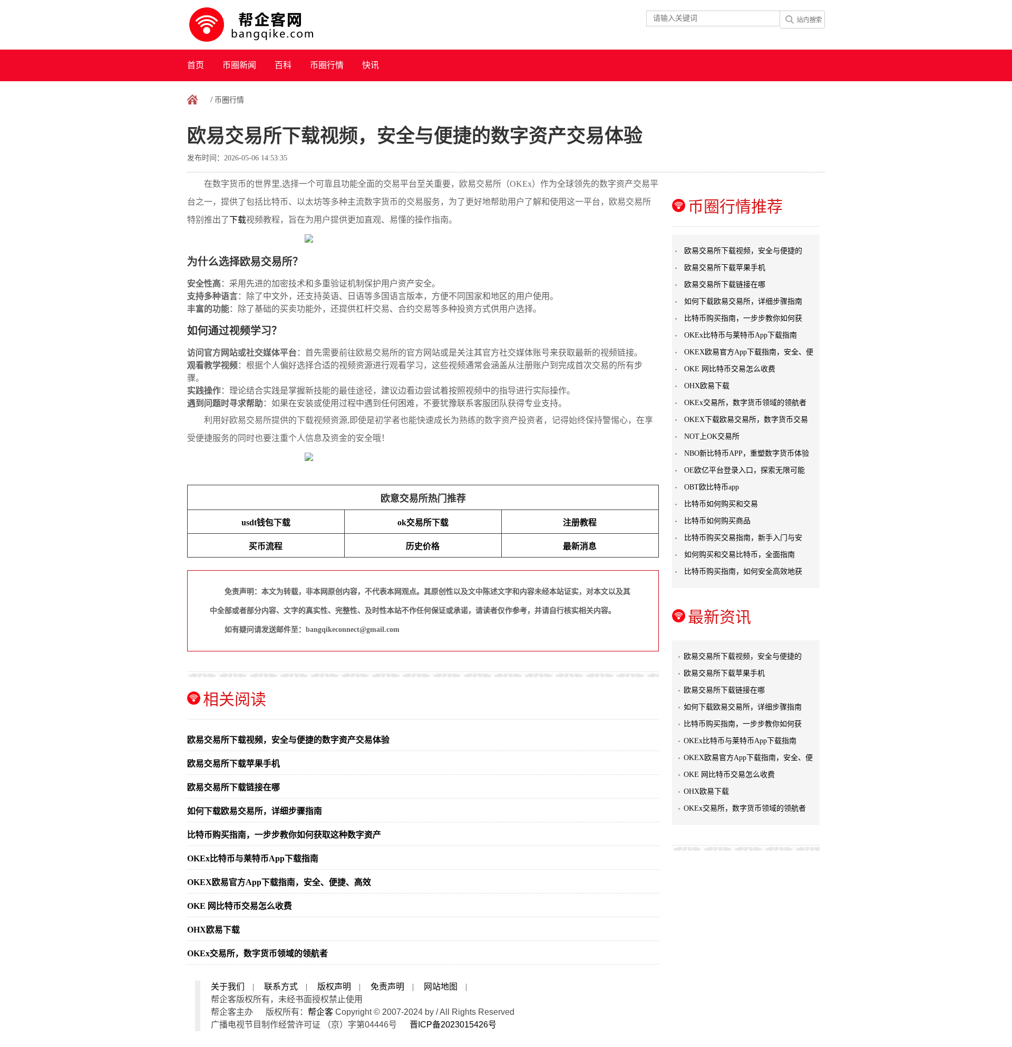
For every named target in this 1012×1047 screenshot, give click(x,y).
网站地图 (441, 986)
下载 (237, 219)
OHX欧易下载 (213, 929)
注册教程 (580, 522)
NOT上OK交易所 (711, 436)
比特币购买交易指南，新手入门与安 (743, 538)
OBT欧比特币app (711, 487)
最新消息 (580, 546)
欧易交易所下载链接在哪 (233, 787)
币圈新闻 (239, 65)
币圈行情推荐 (735, 206)
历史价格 (423, 546)
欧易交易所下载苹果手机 (233, 763)
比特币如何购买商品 (717, 521)
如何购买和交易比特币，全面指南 (739, 555)
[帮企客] (272, 24)
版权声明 (334, 986)
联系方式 (281, 986)
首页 (195, 65)
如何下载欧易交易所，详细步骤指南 (254, 810)
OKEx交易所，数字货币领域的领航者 (257, 953)
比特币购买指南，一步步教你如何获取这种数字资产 (284, 834)
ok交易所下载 (423, 522)
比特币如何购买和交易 (721, 504)
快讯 (370, 65)
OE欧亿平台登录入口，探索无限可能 (744, 470)
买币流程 (266, 546)
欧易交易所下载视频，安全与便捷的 (743, 251)
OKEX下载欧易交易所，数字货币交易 (746, 420)
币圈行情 (327, 65)
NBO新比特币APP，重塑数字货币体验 (746, 453)
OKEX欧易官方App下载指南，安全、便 (748, 352)
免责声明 (387, 986)
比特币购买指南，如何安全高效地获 (743, 571)
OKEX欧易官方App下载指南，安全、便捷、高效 (279, 882)
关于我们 (228, 986)
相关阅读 (234, 699)
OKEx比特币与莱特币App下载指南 (252, 858)
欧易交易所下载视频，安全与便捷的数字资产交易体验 (288, 739)
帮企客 (320, 1011)
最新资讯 (719, 617)
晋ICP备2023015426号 (453, 1024)
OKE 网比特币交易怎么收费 (239, 905)
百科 (283, 65)
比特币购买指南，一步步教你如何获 (743, 318)
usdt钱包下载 (265, 522)
